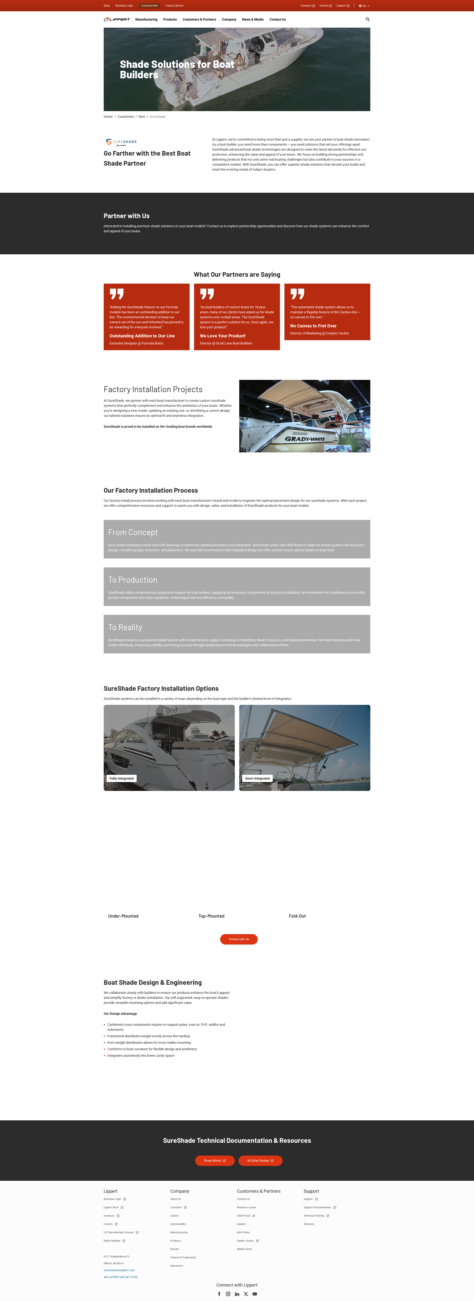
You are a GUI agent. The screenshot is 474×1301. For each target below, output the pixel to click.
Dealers (241, 1224)
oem (141, 117)
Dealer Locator (245, 1240)
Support (341, 5)
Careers (324, 5)
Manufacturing (146, 19)
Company (229, 19)
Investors (306, 5)
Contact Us (278, 19)
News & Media (253, 19)
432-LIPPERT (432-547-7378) (121, 1277)
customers (126, 117)
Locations (176, 1207)
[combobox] (364, 6)
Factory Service (174, 5)
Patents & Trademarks (183, 1257)
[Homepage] (117, 19)
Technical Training (314, 1215)
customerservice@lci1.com (119, 1270)
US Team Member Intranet (119, 1232)
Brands (174, 1249)
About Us (175, 1198)
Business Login (124, 5)
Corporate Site (149, 5)
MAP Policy (243, 1232)
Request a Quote (246, 1207)
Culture (174, 1215)
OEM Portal (244, 1215)
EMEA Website (112, 1240)
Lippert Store (111, 1207)
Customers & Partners (199, 19)
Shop (107, 5)
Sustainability (178, 1224)
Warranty (309, 1224)
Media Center (244, 1249)
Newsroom (176, 1265)
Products (170, 19)
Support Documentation (318, 1207)
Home (109, 117)
